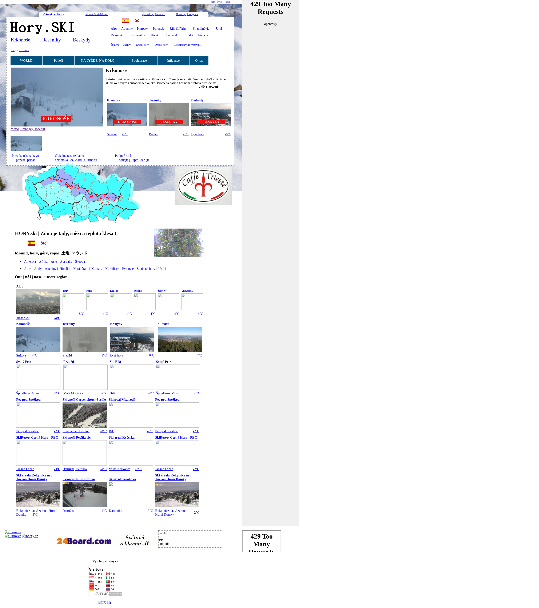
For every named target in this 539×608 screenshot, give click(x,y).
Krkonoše (20, 40)
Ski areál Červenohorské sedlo (84, 399)
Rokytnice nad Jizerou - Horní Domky (171, 512)
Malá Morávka (73, 393)
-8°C (186, 134)
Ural (219, 28)
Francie (203, 35)
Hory (13, 50)
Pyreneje (158, 28)
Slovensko (138, 35)
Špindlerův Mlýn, (28, 393)
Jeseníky (52, 40)
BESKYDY (211, 122)
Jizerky (127, 44)
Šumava (115, 44)
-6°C (228, 134)
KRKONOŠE (56, 118)
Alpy (114, 28)
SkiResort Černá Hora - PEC (37, 437)
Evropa (80, 261)
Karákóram (80, 268)
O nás (199, 60)
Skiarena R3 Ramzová (79, 479)
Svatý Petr (23, 361)
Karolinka (115, 510)
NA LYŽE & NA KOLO (98, 60)
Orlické (138, 290)
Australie (66, 261)
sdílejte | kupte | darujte (134, 160)
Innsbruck (22, 318)
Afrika (43, 261)
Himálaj (65, 268)
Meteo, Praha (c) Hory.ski (28, 129)
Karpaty (142, 28)
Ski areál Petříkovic (77, 437)
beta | (213, 1)
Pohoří (58, 60)
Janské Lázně (25, 469)
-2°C (57, 393)
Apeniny (127, 28)
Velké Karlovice (119, 469)
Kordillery (112, 268)
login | (228, 1)
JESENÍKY (169, 122)
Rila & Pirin (178, 28)
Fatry (89, 290)
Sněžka (112, 134)
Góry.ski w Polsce (53, 14)
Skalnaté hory (146, 268)
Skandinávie (201, 28)
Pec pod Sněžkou (28, 399)
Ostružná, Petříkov (75, 469)
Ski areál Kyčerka (122, 437)
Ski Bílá (115, 361)
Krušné (114, 290)
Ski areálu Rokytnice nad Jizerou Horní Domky (34, 477)
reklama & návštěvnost (96, 14)
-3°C (57, 469)
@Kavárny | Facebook (153, 14)
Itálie (190, 35)
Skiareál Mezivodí (122, 399)
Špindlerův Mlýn (167, 393)
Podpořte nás (123, 155)
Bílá (112, 393)
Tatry (65, 290)
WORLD (26, 60)
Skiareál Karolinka (122, 479)
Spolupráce (139, 60)
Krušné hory (142, 44)
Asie (54, 261)
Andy (38, 268)
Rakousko (117, 35)
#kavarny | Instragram (187, 14)
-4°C (125, 134)
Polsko (155, 35)
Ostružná (69, 510)
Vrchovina (187, 290)
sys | (219, 1)
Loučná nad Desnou (76, 431)
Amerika (30, 261)
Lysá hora (197, 134)
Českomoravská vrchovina (187, 44)
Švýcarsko (172, 35)
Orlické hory (161, 44)
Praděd (153, 134)
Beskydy (82, 40)
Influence (173, 60)
